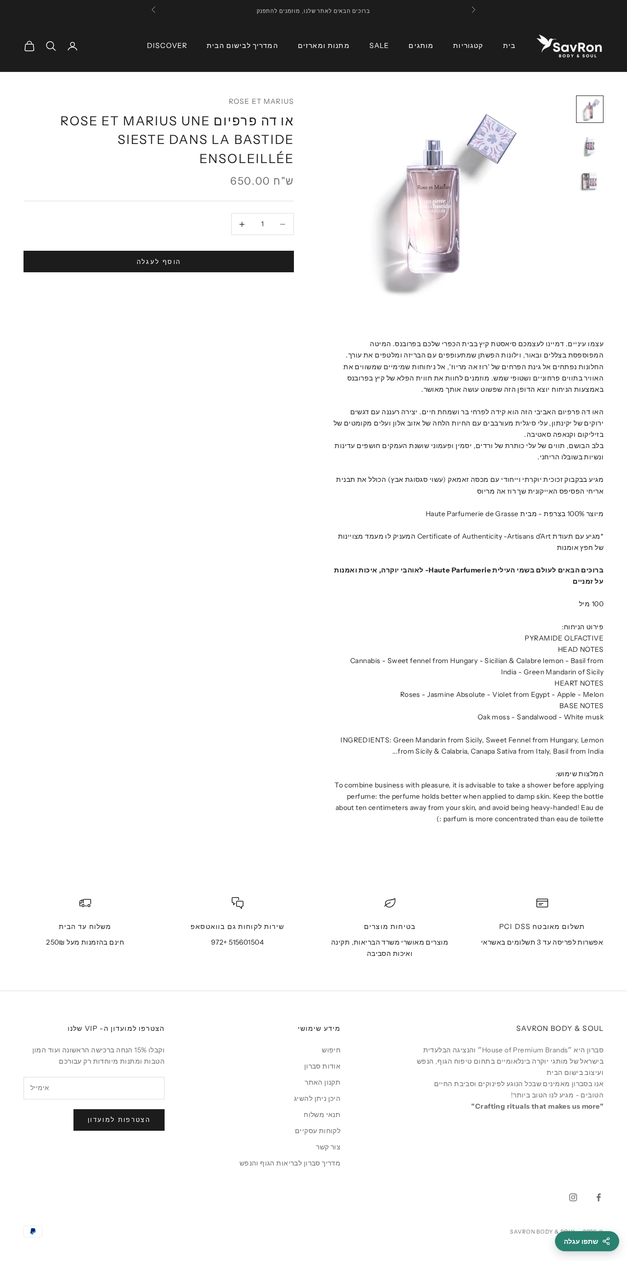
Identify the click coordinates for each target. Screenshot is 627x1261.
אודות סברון (322, 1066)
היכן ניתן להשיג (317, 1098)
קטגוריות (468, 45)
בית (509, 45)
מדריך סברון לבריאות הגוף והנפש (290, 1163)
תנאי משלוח (322, 1114)
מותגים (421, 45)
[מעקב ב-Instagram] (573, 1197)
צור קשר (328, 1146)
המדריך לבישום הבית (242, 45)
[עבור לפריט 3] (589, 179)
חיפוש (331, 1050)
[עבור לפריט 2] (589, 144)
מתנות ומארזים (324, 45)
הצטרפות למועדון (119, 1119)
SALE (379, 45)
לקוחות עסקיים (317, 1130)
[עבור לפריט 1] (589, 109)
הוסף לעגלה (159, 261)
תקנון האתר (322, 1082)
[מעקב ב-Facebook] (598, 1197)
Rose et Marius (261, 101)
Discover (167, 45)
